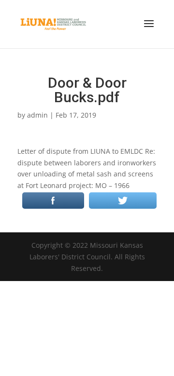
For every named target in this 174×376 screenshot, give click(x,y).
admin (37, 115)
